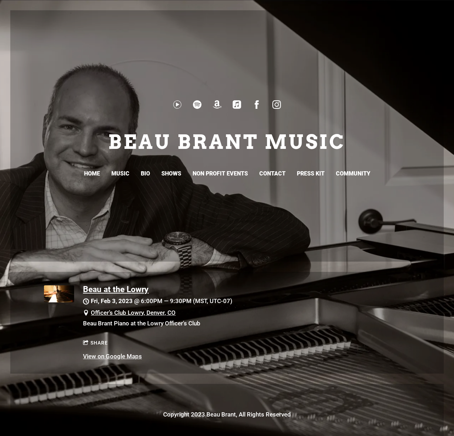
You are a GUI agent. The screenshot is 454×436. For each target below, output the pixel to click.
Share (99, 343)
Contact (272, 173)
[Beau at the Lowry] (59, 300)
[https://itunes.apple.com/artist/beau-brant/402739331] (237, 104)
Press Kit (311, 173)
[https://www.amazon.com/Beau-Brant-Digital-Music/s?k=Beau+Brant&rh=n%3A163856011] (217, 104)
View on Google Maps (112, 356)
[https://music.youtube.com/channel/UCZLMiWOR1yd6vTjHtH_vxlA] (177, 104)
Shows (171, 173)
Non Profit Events (220, 173)
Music (120, 173)
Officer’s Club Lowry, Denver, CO (133, 312)
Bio (145, 173)
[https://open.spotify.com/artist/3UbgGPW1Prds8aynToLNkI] (197, 104)
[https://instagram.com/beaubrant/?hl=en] (276, 104)
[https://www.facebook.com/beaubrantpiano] (257, 104)
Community (353, 173)
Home (92, 173)
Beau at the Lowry (116, 289)
